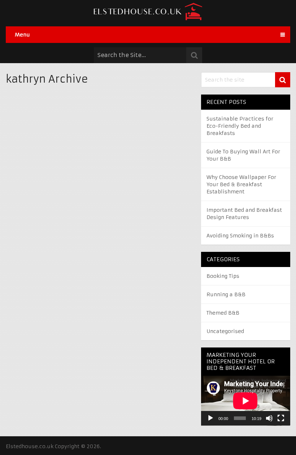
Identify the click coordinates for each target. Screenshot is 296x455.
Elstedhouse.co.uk (29, 446)
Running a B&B (225, 294)
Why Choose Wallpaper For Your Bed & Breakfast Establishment (241, 184)
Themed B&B (222, 313)
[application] (245, 401)
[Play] (210, 418)
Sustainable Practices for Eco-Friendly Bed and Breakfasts (239, 125)
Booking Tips (222, 276)
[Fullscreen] (280, 418)
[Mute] (269, 418)
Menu (22, 34)
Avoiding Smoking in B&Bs (240, 235)
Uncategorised (225, 331)
